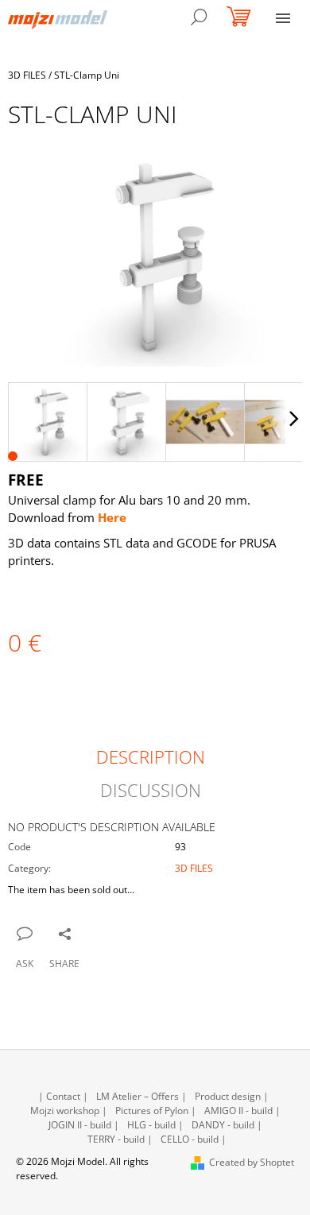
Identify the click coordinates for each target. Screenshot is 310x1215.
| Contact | (63, 1096)
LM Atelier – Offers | (141, 1096)
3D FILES (194, 868)
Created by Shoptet (251, 1162)
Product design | (232, 1096)
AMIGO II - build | (242, 1110)
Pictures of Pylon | (155, 1110)
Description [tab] (150, 756)
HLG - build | (155, 1125)
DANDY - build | (227, 1125)
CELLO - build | (194, 1139)
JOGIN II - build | (83, 1125)
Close (88, 932)
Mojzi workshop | (68, 1110)
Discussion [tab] (150, 789)
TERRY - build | (120, 1139)
